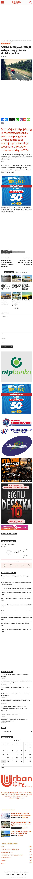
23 (30, 758)
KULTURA (14, 835)
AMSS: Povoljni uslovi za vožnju (26, 300)
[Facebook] (11, 801)
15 (25, 754)
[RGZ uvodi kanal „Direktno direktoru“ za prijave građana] (5, 816)
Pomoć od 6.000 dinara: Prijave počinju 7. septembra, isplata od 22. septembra (16, 682)
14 (21, 754)
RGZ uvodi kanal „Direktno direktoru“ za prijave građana (14, 675)
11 (8, 754)
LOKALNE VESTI (10, 874)
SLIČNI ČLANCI (9, 272)
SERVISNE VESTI (6, 857)
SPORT (3, 863)
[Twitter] (18, 801)
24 (3, 761)
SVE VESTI (15, 872)
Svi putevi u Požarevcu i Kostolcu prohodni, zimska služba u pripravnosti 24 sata (5, 286)
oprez (17, 252)
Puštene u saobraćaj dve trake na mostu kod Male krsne (18, 588)
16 (30, 754)
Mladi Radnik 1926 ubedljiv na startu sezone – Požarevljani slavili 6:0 (14, 720)
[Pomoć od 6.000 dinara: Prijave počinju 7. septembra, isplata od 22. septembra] (5, 824)
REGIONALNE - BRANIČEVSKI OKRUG (12, 855)
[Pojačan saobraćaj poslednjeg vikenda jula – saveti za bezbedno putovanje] (27, 278)
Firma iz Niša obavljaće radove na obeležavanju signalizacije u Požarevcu (16, 285)
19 (12, 758)
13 (17, 754)
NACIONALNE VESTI (6, 43)
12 (12, 754)
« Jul (2, 767)
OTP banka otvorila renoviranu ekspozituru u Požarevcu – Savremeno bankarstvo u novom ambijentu (14, 708)
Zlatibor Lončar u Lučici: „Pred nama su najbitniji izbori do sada (15, 694)
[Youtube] (22, 801)
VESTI (2, 847)
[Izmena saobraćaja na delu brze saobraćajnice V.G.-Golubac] (6, 295)
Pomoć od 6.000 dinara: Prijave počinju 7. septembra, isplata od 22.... (21, 824)
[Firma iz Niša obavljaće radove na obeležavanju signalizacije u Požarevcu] (16, 278)
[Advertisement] (16, 22)
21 (21, 758)
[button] (30, 3)
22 (25, 758)
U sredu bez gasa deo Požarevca (10, 714)
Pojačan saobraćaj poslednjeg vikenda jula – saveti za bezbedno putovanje (26, 286)
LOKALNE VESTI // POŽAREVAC (10, 849)
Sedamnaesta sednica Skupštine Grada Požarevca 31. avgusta (15, 701)
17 (3, 758)
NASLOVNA (8, 872)
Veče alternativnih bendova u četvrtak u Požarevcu (25, 262)
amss (10, 250)
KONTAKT (24, 874)
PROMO (18, 874)
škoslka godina (5, 253)
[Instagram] (15, 801)
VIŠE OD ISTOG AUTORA (21, 272)
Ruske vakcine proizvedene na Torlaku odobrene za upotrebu (8, 263)
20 (17, 758)
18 (8, 758)
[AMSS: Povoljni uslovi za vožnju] (27, 295)
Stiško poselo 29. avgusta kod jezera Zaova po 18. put (15, 688)
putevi (22, 252)
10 (3, 754)
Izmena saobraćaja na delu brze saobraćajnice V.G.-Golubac (5, 302)
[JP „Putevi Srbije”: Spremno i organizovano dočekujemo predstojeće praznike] (16, 295)
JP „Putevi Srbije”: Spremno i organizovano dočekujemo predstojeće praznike (16, 302)
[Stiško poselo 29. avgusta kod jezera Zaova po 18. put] (5, 834)
